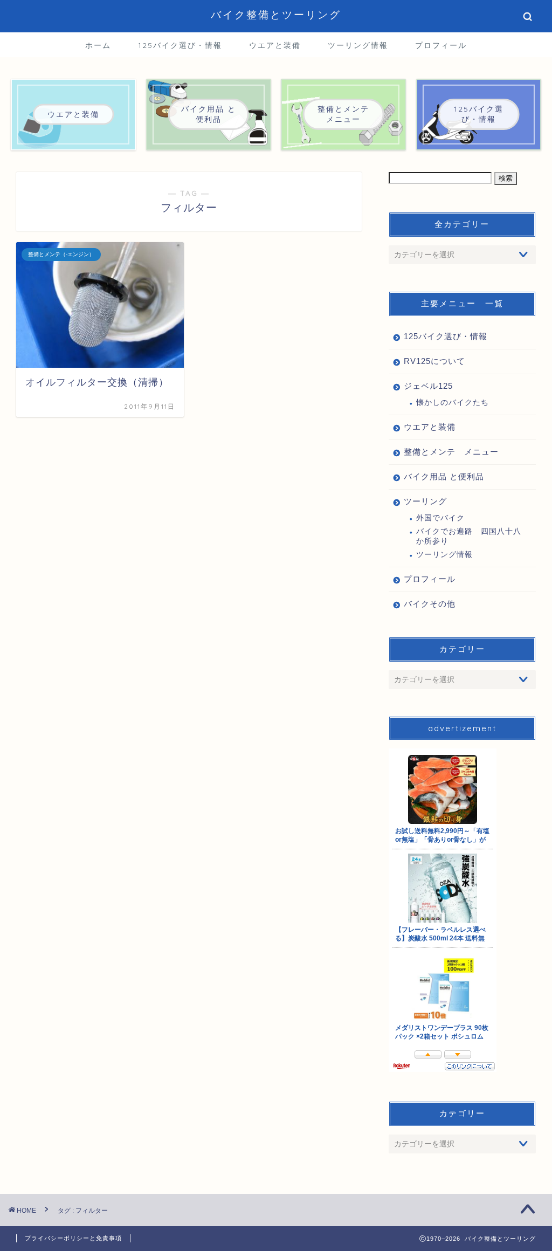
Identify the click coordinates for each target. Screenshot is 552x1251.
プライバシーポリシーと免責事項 (73, 1238)
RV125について (434, 361)
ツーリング (425, 501)
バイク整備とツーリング (276, 14)
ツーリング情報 (358, 45)
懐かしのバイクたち (452, 402)
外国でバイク (440, 518)
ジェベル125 (428, 385)
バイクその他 (430, 603)
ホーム (98, 45)
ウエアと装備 (275, 45)
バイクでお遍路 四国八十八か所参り (468, 536)
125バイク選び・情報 (180, 45)
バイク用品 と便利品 (444, 476)
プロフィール (441, 45)
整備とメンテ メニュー (451, 451)
